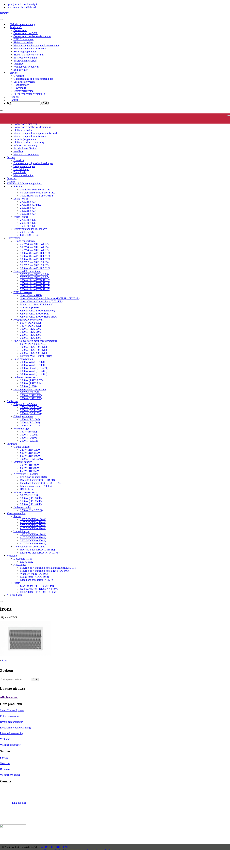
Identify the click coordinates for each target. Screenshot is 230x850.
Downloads (19, 87)
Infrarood (12, 443)
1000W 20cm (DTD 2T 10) (35, 268)
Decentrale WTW (22, 558)
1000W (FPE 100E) (31, 498)
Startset (17, 516)
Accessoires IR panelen (25, 473)
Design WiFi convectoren (27, 271)
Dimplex (4, 12)
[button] (8, 103)
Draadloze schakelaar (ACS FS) (37, 579)
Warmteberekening (23, 90)
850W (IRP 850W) (30, 470)
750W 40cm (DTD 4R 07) (34, 277)
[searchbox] (25, 103)
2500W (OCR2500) (31, 413)
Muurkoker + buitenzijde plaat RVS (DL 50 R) (45, 570)
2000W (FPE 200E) (31, 504)
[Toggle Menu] (1, 19)
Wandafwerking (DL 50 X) (34, 573)
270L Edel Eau (28, 219)
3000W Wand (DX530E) (33, 374)
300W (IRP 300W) (30, 464)
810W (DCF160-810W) (33, 528)
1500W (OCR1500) (31, 407)
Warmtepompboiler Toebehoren (30, 228)
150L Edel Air (27, 210)
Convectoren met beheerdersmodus (32, 36)
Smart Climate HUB (31, 295)
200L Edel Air (27, 207)
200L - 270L (27, 231)
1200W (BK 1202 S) (31, 510)
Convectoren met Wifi (25, 124)
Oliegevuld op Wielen (25, 404)
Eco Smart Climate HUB (33, 477)
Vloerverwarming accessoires (29, 546)
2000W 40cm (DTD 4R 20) (35, 289)
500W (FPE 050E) (30, 495)
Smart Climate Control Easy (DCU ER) (41, 301)
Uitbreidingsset (21, 531)
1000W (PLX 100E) (31, 328)
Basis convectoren (23, 359)
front (4, 660)
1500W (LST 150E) (31, 398)
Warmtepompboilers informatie (29, 48)
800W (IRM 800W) (30, 455)
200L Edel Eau (28, 222)
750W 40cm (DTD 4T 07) (34, 250)
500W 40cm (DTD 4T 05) (34, 247)
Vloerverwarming (16, 513)
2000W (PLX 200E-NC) (33, 352)
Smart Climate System (25, 60)
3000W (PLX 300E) (31, 337)
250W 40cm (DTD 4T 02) (34, 244)
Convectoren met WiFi (25, 33)
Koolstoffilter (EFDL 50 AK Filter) (39, 588)
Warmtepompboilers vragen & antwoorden (36, 45)
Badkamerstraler (22, 507)
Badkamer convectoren (25, 377)
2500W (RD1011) (30, 425)
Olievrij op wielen (23, 416)
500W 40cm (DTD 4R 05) (34, 274)
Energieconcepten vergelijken (29, 93)
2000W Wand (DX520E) (33, 371)
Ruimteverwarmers (10, 716)
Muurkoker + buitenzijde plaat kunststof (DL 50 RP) (48, 567)
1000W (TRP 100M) (31, 383)
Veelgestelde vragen (24, 81)
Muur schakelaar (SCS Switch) (36, 304)
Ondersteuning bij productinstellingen (33, 78)
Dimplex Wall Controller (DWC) (37, 355)
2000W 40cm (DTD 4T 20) (35, 259)
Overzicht (18, 75)
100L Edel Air (27, 213)
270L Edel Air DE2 (30, 204)
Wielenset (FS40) (29, 307)
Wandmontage (21, 428)
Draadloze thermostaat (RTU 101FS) (39, 552)
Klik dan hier (18, 802)
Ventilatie (18, 63)
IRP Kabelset (27, 489)
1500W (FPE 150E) (31, 501)
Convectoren (20, 30)
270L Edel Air (27, 201)
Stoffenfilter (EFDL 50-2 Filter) (37, 585)
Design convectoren (24, 241)
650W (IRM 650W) (30, 452)
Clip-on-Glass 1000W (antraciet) (37, 310)
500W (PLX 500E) (30, 322)
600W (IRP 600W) (30, 467)
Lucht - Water (20, 198)
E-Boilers (18, 186)
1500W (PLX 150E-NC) (33, 349)
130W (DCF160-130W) (33, 519)
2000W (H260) (28, 386)
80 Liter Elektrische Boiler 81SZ (37, 192)
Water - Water (20, 216)
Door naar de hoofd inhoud (21, 7)
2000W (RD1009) (30, 422)
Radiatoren (12, 401)
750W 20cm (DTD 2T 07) (34, 265)
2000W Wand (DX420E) (33, 362)
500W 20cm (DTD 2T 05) (34, 262)
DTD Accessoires (22, 292)
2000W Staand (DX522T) (34, 368)
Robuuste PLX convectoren (28, 319)
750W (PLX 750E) (30, 325)
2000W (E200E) (29, 440)
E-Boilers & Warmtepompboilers (24, 183)
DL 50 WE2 (26, 561)
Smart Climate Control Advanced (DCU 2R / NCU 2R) (49, 298)
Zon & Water (20, 69)
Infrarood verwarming (25, 57)
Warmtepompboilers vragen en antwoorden (36, 133)
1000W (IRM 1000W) (32, 458)
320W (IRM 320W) (30, 449)
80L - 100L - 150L (30, 234)
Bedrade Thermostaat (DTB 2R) (37, 480)
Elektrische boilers (23, 42)
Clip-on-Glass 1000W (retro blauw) (39, 316)
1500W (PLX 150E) (31, 331)
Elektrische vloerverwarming (28, 54)
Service (14, 72)
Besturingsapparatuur (24, 51)
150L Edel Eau (28, 225)
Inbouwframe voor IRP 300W (36, 486)
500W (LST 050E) (30, 392)
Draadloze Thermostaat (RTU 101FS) (40, 483)
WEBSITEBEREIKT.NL (55, 847)
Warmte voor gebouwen (26, 66)
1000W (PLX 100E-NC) (33, 346)
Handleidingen (21, 84)
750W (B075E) (28, 431)
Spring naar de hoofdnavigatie (23, 4)
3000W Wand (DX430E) (33, 365)
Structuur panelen (22, 461)
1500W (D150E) (29, 437)
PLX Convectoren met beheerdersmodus (35, 340)
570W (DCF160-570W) (33, 525)
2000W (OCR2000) (31, 410)
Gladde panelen (21, 446)
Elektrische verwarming (22, 24)
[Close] (1, 110)
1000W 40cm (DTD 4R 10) (35, 280)
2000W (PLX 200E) (31, 334)
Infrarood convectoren (25, 492)
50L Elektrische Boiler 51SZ (35, 189)
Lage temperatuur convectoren (29, 389)
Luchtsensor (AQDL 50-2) (34, 576)
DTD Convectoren (23, 39)
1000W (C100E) (29, 434)
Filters (16, 582)
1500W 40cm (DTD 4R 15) (35, 286)
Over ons (14, 96)
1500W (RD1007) (30, 419)
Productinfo (16, 27)
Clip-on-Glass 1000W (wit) (34, 313)
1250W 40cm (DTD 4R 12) (35, 283)
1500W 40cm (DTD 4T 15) (35, 256)
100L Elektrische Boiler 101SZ (36, 195)
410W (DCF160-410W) (33, 522)
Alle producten (15, 595)
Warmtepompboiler (10, 744)
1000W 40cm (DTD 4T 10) (35, 253)
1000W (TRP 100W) (31, 380)
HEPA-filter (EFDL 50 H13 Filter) (38, 591)
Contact (14, 99)
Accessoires (19, 564)
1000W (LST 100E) (31, 395)
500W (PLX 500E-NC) (32, 343)
